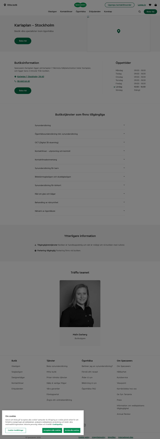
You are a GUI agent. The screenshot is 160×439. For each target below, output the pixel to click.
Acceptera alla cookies (52, 430)
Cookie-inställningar (15, 430)
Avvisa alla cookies (72, 430)
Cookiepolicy (57, 424)
